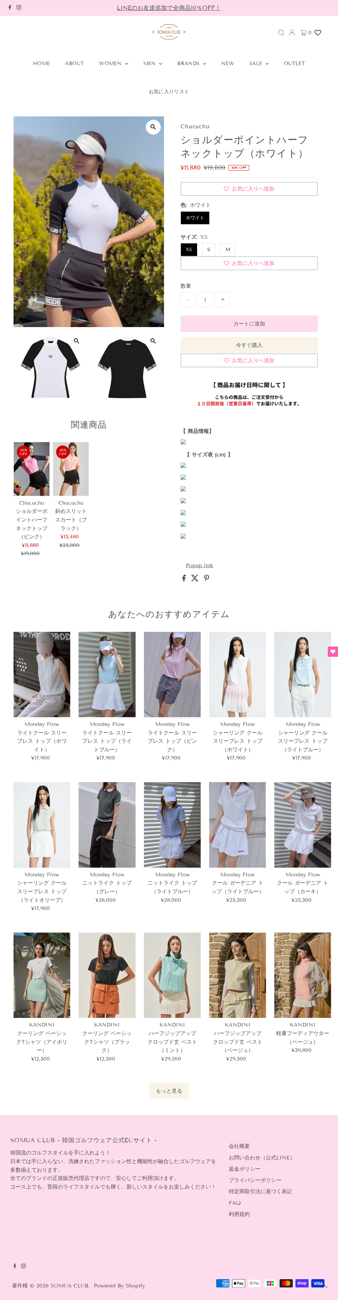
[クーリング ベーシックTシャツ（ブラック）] (107, 975)
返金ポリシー (244, 1169)
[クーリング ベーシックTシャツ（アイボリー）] (42, 975)
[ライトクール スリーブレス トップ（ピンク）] (172, 674)
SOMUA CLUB (69, 1285)
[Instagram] (19, 8)
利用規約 (239, 1214)
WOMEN (111, 63)
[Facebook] (10, 8)
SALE (256, 63)
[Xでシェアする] (196, 579)
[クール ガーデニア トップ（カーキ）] (302, 825)
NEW (227, 63)
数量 (186, 286)
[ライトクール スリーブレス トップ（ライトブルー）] (107, 674)
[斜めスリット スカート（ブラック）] (71, 469)
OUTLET (294, 63)
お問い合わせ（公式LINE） (262, 1157)
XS (189, 249)
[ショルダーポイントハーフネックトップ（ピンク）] (32, 469)
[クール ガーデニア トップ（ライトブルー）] (237, 825)
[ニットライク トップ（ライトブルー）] (172, 825)
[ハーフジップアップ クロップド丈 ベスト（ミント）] (172, 975)
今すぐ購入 (249, 345)
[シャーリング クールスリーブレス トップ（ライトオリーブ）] (42, 825)
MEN (150, 63)
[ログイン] (292, 33)
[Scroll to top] (324, 1286)
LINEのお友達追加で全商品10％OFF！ (169, 8)
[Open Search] (281, 33)
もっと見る (169, 1091)
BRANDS (189, 63)
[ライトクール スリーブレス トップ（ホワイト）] (42, 674)
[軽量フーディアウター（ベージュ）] (302, 975)
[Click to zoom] (153, 127)
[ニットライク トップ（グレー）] (107, 825)
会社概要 (239, 1146)
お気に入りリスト (169, 92)
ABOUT (74, 63)
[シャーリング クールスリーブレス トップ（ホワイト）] (237, 674)
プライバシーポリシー (255, 1180)
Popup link (199, 565)
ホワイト (195, 218)
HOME (41, 63)
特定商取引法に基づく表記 (260, 1191)
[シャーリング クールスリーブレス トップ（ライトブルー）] (302, 674)
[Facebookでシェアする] (185, 579)
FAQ (235, 1203)
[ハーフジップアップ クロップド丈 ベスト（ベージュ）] (237, 975)
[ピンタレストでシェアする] (206, 579)
